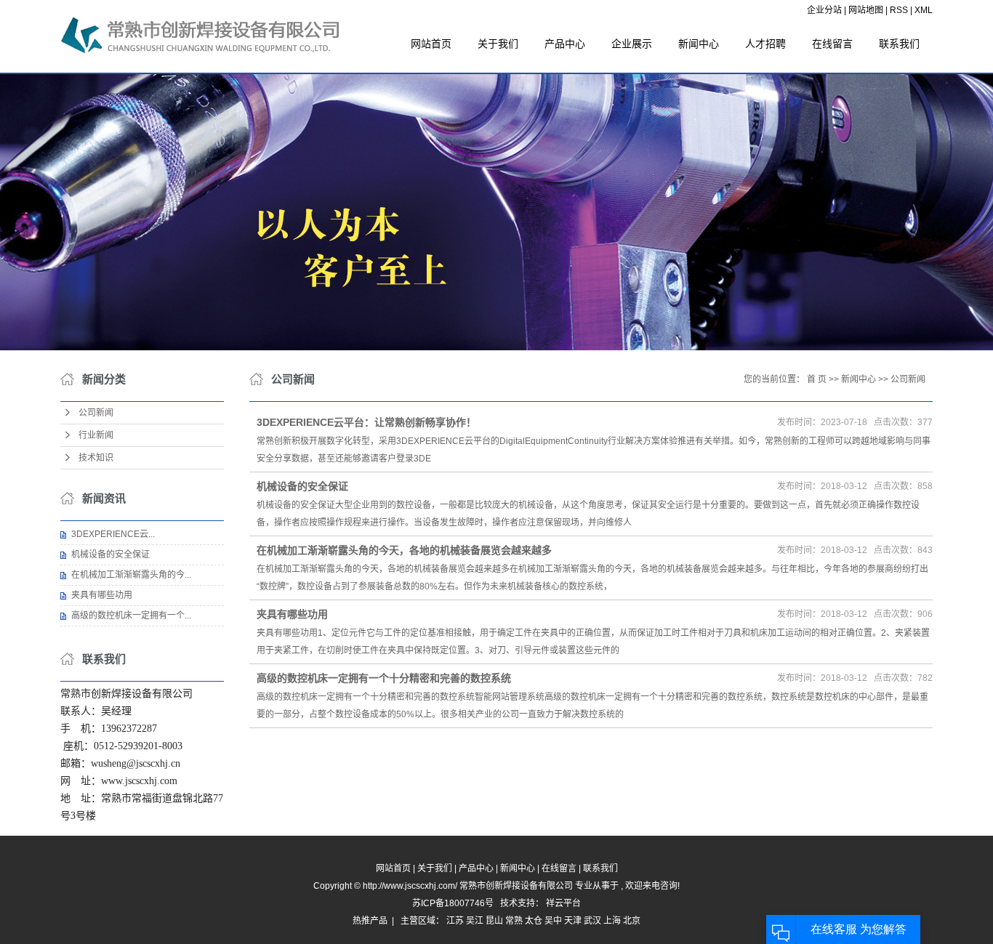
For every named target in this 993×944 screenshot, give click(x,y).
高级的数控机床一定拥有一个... (131, 615)
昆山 (494, 921)
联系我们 (899, 43)
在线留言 (832, 43)
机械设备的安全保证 (110, 554)
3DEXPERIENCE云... (113, 534)
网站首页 (431, 43)
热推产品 (370, 921)
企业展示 (631, 43)
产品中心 (564, 43)
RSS (899, 10)
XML (923, 10)
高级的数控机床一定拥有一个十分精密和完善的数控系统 (384, 678)
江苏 (455, 921)
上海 (612, 921)
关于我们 (498, 43)
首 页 (817, 379)
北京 (631, 921)
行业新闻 (96, 435)
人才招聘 (765, 43)
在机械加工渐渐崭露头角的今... (131, 575)
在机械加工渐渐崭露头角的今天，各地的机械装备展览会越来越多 (404, 550)
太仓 (533, 921)
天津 (573, 921)
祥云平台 (563, 903)
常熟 (514, 921)
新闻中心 (698, 43)
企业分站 (824, 10)
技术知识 (96, 458)
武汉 (592, 921)
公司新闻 (96, 413)
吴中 (553, 921)
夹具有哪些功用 (101, 595)
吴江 (474, 921)
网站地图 (866, 10)
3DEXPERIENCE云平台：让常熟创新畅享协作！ (366, 422)
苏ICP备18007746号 (453, 903)
